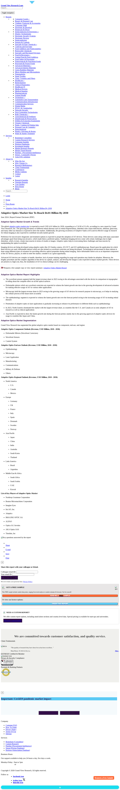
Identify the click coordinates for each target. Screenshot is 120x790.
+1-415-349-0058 (7, 764)
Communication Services (24, 104)
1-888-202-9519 (23, 764)
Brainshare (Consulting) (14, 742)
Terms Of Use (11, 732)
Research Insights (21, 180)
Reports (8, 17)
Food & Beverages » (22, 55)
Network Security (21, 110)
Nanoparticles (20, 74)
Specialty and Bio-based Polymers (27, 53)
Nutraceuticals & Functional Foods (28, 61)
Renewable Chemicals (23, 51)
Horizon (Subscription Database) (18, 750)
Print (7, 558)
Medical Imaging (21, 91)
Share (8, 545)
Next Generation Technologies (26, 112)
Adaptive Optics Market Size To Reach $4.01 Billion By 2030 (29, 208)
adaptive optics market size (19, 226)
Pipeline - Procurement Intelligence (28, 153)
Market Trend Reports (23, 151)
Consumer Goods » (22, 19)
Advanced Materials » (23, 66)
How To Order (11, 727)
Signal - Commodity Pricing (25, 155)
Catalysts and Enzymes (23, 47)
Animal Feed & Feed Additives (26, 57)
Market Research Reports (24, 148)
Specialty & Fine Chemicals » (26, 44)
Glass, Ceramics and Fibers (25, 78)
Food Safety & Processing (24, 59)
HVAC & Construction (23, 108)
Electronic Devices (22, 38)
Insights (8, 178)
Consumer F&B (21, 25)
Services (9, 136)
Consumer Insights (22, 142)
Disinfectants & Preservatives (26, 119)
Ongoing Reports (21, 182)
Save (7, 554)
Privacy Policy (27, 582)
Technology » (20, 97)
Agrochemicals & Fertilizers (25, 117)
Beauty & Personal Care (24, 21)
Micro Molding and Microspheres (27, 72)
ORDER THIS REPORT (60, 604)
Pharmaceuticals (21, 93)
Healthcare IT (20, 87)
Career (17, 176)
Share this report (9, 578)
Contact (18, 174)
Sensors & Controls (22, 42)
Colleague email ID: (8, 572)
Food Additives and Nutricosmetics (28, 49)
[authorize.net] (6, 676)
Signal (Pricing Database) (15, 748)
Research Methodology (23, 165)
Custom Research (12, 744)
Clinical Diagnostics (22, 85)
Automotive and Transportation (26, 100)
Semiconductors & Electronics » (27, 32)
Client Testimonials (22, 167)
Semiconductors (21, 40)
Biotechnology (20, 83)
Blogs (17, 189)
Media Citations (21, 172)
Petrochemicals (20, 129)
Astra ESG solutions (22, 157)
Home (8, 200)
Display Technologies (23, 34)
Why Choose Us (21, 163)
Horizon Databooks (22, 144)
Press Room (19, 187)
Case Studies (19, 184)
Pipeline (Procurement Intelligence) (19, 746)
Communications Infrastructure (26, 102)
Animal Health (20, 95)
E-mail (8, 550)
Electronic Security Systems (25, 36)
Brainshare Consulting (23, 138)
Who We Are (20, 161)
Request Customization (12, 621)
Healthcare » (19, 81)
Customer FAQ (11, 725)
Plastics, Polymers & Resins (25, 131)
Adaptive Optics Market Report (55, 268)
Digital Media (20, 106)
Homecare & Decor (22, 30)
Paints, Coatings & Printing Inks (27, 125)
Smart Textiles (20, 76)
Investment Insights (22, 146)
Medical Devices (21, 89)
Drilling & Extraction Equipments (27, 121)
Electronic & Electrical (23, 28)
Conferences (19, 170)
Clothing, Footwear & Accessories (27, 23)
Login (8, 196)
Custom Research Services (25, 140)
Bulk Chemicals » (21, 114)
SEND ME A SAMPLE (60, 596)
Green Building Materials (24, 70)
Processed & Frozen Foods (25, 64)
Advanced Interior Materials (25, 68)
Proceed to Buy (69, 713)
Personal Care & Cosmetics (25, 127)
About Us (9, 159)
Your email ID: (6, 574)
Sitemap (9, 734)
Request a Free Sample (104, 778)
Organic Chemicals (22, 123)
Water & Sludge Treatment (25, 134)
